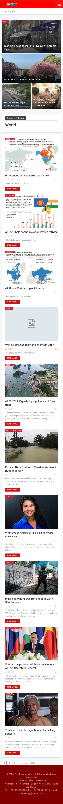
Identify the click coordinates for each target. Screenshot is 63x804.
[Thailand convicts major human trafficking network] (31, 709)
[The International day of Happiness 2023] (17, 96)
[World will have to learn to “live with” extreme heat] (31, 36)
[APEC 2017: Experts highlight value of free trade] (31, 380)
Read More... (12, 189)
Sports (9, 562)
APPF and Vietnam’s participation (25, 288)
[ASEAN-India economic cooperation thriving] (31, 211)
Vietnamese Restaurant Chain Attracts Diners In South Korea (44, 102)
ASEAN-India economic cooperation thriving (31, 231)
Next (32, 763)
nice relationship (13, 431)
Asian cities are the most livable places (23, 79)
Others (9, 496)
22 (25, 763)
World (9, 309)
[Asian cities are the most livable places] (31, 68)
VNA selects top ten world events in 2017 (29, 344)
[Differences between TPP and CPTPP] (31, 154)
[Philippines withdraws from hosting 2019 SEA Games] (31, 577)
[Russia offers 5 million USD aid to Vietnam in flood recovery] (31, 446)
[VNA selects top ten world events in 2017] (31, 324)
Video (5, 21)
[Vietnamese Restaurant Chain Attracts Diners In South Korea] (46, 96)
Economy (10, 139)
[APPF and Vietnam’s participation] (31, 267)
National (10, 252)
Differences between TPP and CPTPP (27, 175)
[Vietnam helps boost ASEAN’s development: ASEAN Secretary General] (31, 643)
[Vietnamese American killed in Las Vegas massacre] (31, 512)
